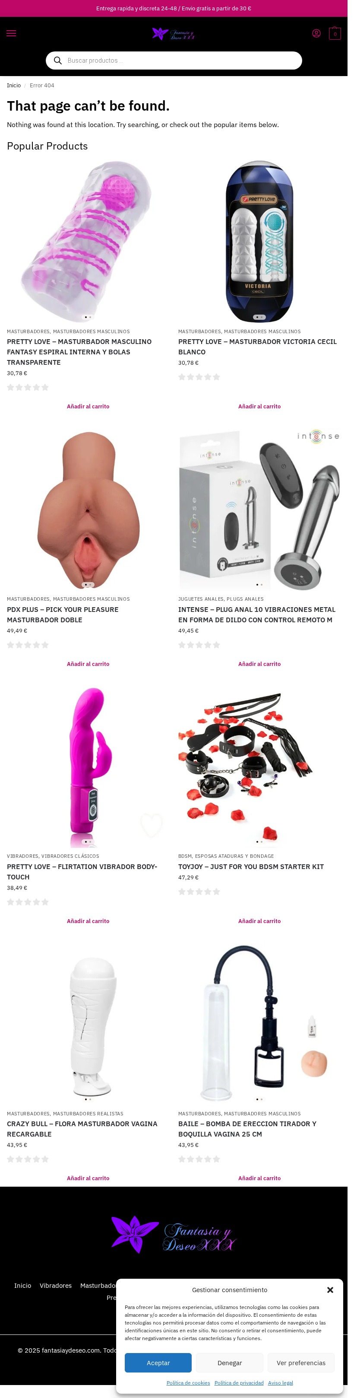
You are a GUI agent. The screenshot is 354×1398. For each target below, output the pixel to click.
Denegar (230, 1363)
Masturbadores (28, 331)
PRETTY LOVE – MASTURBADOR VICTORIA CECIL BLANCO (257, 346)
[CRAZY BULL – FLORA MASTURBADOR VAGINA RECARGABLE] (88, 1024)
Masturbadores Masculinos (91, 331)
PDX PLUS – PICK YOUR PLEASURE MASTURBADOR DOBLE (63, 614)
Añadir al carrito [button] (88, 406)
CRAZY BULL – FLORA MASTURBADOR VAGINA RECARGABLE (82, 1128)
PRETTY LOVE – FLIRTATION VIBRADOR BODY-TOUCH (82, 871)
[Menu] (19, 33)
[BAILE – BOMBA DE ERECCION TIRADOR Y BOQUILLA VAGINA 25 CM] (259, 1024)
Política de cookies (188, 1382)
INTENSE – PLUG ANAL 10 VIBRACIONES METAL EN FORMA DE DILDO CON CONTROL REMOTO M (256, 614)
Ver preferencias (301, 1363)
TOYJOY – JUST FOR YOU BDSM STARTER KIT (251, 866)
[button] (330, 1290)
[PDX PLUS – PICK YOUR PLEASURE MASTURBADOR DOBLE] (88, 509)
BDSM (185, 856)
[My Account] (316, 34)
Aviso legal (280, 1382)
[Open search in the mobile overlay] (173, 60)
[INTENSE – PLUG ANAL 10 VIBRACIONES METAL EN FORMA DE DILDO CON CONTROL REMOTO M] (259, 509)
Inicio (14, 85)
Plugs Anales (245, 599)
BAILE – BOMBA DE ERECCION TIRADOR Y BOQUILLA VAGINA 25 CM (247, 1128)
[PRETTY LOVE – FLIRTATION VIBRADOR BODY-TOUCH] (88, 766)
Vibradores (22, 856)
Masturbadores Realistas (88, 1114)
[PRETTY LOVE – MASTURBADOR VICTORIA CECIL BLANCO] (259, 241)
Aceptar (158, 1363)
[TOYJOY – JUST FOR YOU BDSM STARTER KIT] (259, 766)
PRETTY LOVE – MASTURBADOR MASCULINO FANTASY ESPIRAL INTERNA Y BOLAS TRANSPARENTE (79, 351)
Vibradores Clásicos (70, 856)
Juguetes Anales (201, 599)
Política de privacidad (239, 1382)
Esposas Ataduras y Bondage (234, 856)
